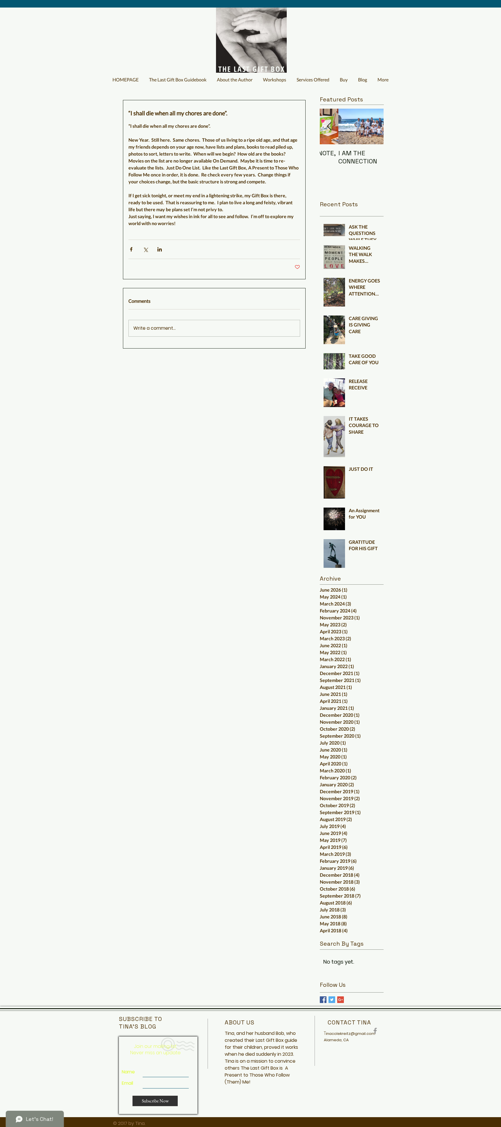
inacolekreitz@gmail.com (350, 1033)
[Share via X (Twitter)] (145, 249)
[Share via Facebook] (131, 249)
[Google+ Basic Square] (340, 999)
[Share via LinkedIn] (159, 249)
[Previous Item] (329, 126)
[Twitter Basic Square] (331, 999)
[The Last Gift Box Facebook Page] (375, 1031)
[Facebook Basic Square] (323, 999)
